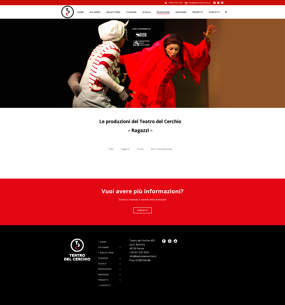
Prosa (140, 149)
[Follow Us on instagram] (169, 241)
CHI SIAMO (95, 12)
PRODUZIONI (163, 12)
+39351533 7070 (175, 2)
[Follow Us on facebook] (164, 241)
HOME (80, 12)
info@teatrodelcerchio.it (199, 2)
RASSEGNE (181, 12)
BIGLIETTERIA (113, 12)
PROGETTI (197, 12)
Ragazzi (125, 149)
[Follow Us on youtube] (175, 241)
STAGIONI (131, 12)
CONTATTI (214, 12)
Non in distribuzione (161, 149)
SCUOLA (146, 12)
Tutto (111, 149)
